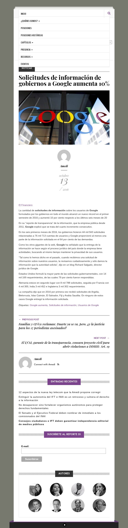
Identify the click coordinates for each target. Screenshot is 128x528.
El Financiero (25, 205)
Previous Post (29, 319)
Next (110, 42)
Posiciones (26, 28)
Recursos (26, 56)
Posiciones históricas (32, 35)
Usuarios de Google (88, 305)
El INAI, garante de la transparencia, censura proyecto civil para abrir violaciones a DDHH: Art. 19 (66, 344)
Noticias (27, 68)
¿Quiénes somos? (29, 21)
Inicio (23, 13)
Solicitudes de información (62, 305)
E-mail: (25, 446)
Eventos (25, 64)
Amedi (64, 166)
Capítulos (26, 42)
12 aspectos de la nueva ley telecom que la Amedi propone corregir (60, 392)
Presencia (26, 49)
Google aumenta (39, 305)
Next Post (102, 338)
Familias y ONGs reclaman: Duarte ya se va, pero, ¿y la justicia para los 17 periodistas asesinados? (61, 326)
